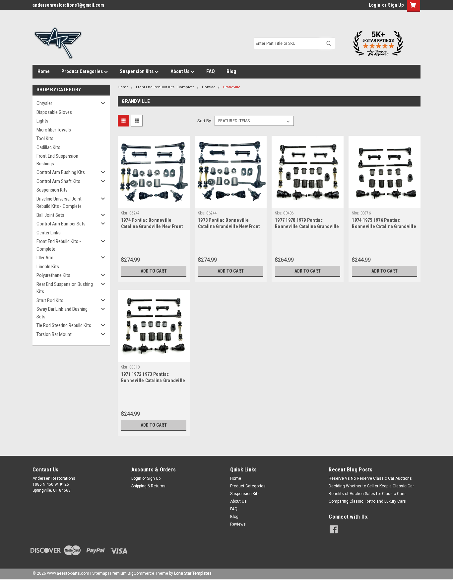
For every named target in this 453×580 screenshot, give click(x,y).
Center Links (48, 233)
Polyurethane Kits (53, 275)
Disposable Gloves (54, 112)
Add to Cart (154, 271)
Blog (231, 71)
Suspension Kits (137, 71)
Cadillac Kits (48, 147)
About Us (180, 71)
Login (374, 5)
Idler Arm (44, 258)
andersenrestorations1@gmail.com (68, 5)
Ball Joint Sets (50, 215)
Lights (42, 121)
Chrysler (44, 103)
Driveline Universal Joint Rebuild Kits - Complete (59, 202)
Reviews (238, 524)
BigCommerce (141, 573)
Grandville (231, 87)
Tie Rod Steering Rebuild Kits (63, 325)
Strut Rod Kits (49, 300)
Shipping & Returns (148, 486)
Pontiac (209, 87)
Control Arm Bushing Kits (60, 172)
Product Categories (82, 71)
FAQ (210, 71)
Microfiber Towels (53, 130)
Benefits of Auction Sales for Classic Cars (367, 493)
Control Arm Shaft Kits (58, 181)
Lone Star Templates (193, 573)
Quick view (153, 203)
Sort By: (204, 120)
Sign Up (396, 5)
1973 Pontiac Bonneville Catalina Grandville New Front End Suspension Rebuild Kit (229, 226)
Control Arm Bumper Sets (61, 224)
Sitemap (99, 573)
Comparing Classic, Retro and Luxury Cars (367, 501)
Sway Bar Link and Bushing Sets (62, 313)
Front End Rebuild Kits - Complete (58, 245)
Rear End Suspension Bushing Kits (64, 288)
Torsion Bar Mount (54, 334)
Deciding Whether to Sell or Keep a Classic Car (371, 486)
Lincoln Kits (47, 267)
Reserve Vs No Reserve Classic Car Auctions (370, 478)
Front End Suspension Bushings (57, 160)
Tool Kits (44, 138)
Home (43, 71)
